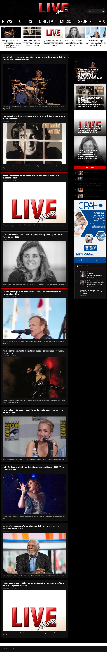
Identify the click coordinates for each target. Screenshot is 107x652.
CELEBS (25, 21)
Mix (101, 21)
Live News (10, 649)
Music (65, 21)
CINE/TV (46, 21)
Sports (84, 21)
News (7, 21)
